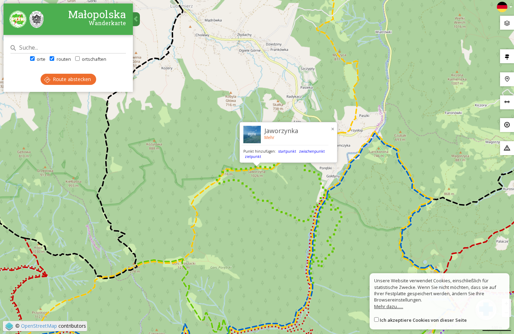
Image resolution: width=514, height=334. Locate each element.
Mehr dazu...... (388, 306)
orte (40, 59)
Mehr (269, 137)
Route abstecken (71, 79)
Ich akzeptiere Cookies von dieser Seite (423, 320)
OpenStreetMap (39, 325)
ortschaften (93, 59)
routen (63, 59)
